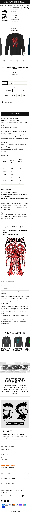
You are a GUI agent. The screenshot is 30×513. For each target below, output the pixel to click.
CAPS (23, 5)
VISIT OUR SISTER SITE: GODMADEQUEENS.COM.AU (8, 466)
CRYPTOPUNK (14, 15)
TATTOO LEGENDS (15, 19)
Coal (24, 83)
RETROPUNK (14, 28)
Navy (10, 83)
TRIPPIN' (13, 26)
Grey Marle (18, 83)
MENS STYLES (3, 5)
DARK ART (13, 11)
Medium (22, 90)
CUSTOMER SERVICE (8, 478)
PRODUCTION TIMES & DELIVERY (9, 281)
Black (4, 83)
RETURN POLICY (5, 285)
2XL (19, 95)
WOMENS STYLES (11, 5)
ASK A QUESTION (5, 288)
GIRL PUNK (13, 13)
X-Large (13, 95)
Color (15, 79)
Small (15, 90)
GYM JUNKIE (14, 17)
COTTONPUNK (14, 9)
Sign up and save (7, 483)
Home (14, 65)
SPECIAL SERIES (14, 30)
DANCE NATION (14, 23)
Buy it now (15, 113)
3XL (24, 95)
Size (15, 87)
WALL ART (28, 5)
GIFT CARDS (18, 5)
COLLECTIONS (6, 473)
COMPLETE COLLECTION (8, 446)
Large (6, 95)
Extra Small (8, 90)
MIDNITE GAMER (14, 21)
